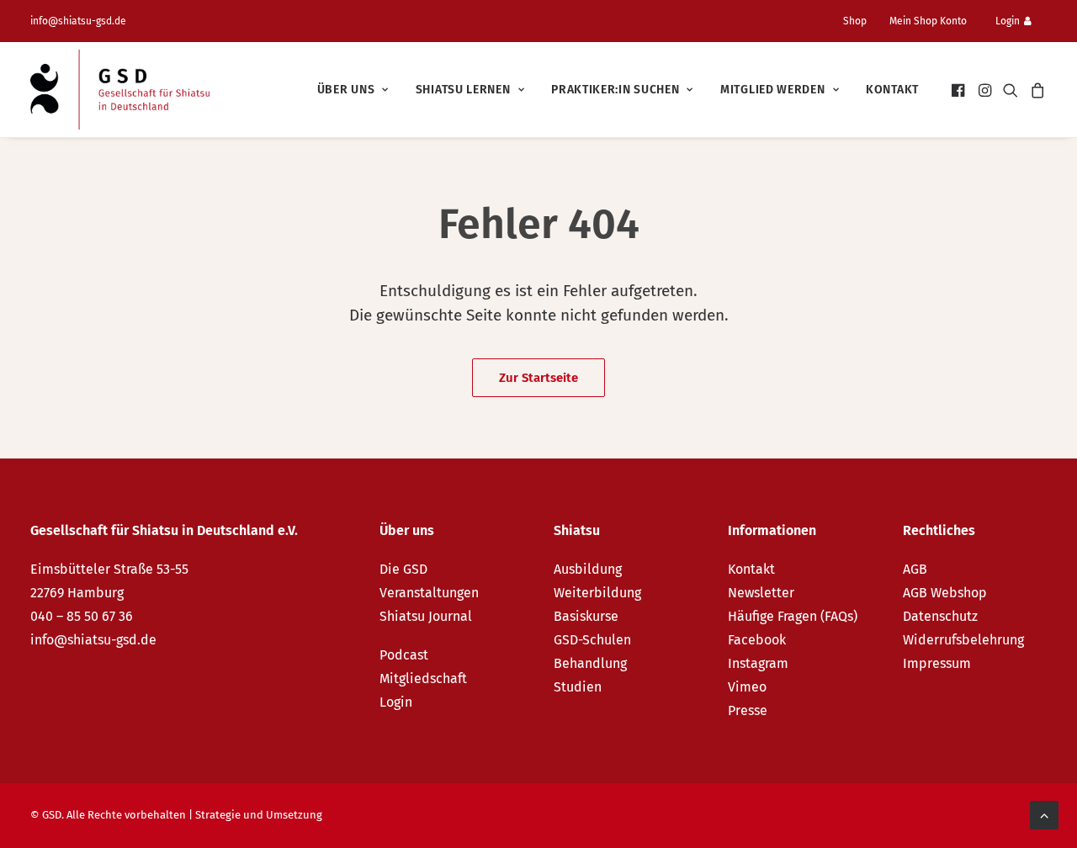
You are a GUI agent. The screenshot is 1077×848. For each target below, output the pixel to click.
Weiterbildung (597, 593)
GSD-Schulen (592, 640)
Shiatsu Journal (425, 616)
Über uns (346, 89)
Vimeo (747, 687)
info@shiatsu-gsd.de (78, 21)
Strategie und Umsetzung (258, 814)
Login (1007, 21)
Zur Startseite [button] (538, 377)
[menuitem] (861, 21)
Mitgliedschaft (423, 678)
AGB (915, 569)
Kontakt (892, 89)
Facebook (757, 640)
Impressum (937, 663)
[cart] (1035, 89)
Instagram (758, 663)
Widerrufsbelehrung (963, 640)
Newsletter (761, 593)
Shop (855, 21)
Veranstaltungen (429, 593)
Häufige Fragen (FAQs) (792, 616)
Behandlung (590, 663)
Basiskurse (586, 616)
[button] (959, 89)
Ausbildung (588, 569)
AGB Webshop (945, 593)
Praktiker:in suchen (615, 89)
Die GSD (403, 569)
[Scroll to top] (1044, 814)
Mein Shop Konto (928, 21)
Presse (747, 710)
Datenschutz (940, 616)
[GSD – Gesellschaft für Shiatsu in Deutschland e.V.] (120, 90)
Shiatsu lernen (463, 89)
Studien (578, 687)
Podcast (403, 655)
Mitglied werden (772, 89)
